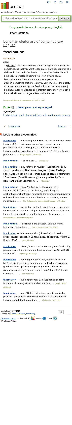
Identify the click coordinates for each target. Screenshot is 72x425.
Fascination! (10, 160)
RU (48, 2)
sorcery (66, 115)
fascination (9, 140)
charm (28, 115)
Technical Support (18, 314)
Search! (65, 18)
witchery (37, 115)
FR (67, 2)
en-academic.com (13, 5)
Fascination (10, 166)
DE (54, 2)
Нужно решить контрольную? (34, 107)
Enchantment (10, 115)
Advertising (30, 314)
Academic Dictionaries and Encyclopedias (29, 12)
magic (57, 115)
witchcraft (48, 115)
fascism (62, 126)
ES (61, 2)
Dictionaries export (8, 318)
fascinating (14, 126)
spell (21, 115)
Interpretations (19, 33)
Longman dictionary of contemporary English (36, 27)
